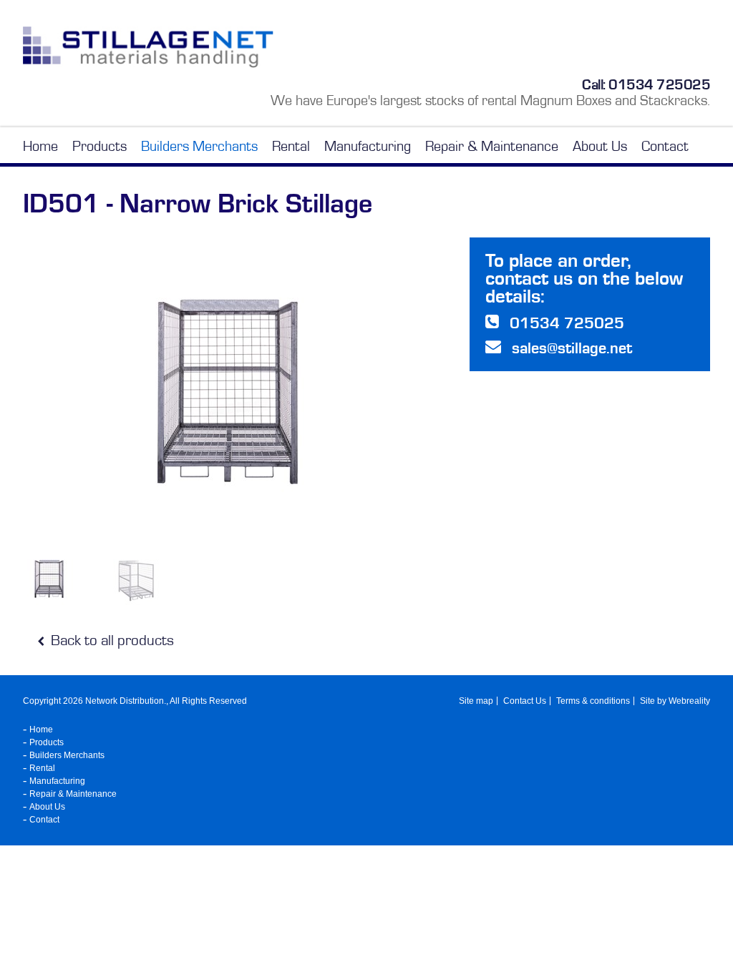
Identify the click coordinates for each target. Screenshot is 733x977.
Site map (476, 701)
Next (435, 392)
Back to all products (110, 640)
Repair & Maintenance (491, 146)
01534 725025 (659, 84)
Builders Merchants (199, 146)
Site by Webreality (675, 701)
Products (99, 146)
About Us (600, 146)
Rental (291, 146)
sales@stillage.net (572, 348)
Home (40, 146)
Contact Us (524, 701)
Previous (30, 392)
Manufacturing (367, 146)
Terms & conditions (593, 701)
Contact (665, 146)
